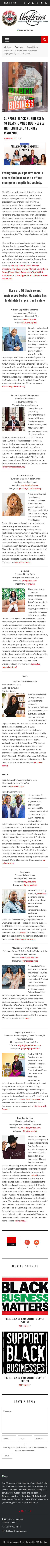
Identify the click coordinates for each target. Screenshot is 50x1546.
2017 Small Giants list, (30, 1099)
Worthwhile (10, 138)
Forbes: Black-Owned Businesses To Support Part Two (25, 1320)
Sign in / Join (10, 2)
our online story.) (22, 562)
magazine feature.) (13, 386)
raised (23, 932)
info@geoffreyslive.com (16, 1531)
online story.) (20, 1220)
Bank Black (7, 275)
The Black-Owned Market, (24, 268)
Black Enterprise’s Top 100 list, (29, 272)
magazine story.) (28, 939)
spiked (33, 1175)
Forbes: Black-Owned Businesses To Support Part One (25, 1379)
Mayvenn (41, 893)
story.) (27, 1018)
